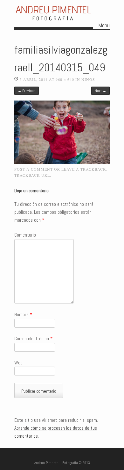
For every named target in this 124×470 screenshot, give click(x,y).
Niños (88, 79)
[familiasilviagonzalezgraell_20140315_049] (62, 162)
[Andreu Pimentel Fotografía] (53, 21)
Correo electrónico (33, 339)
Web (18, 363)
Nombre (23, 314)
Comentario (25, 235)
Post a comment (33, 169)
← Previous (26, 90)
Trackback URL (32, 175)
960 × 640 (65, 79)
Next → (100, 90)
